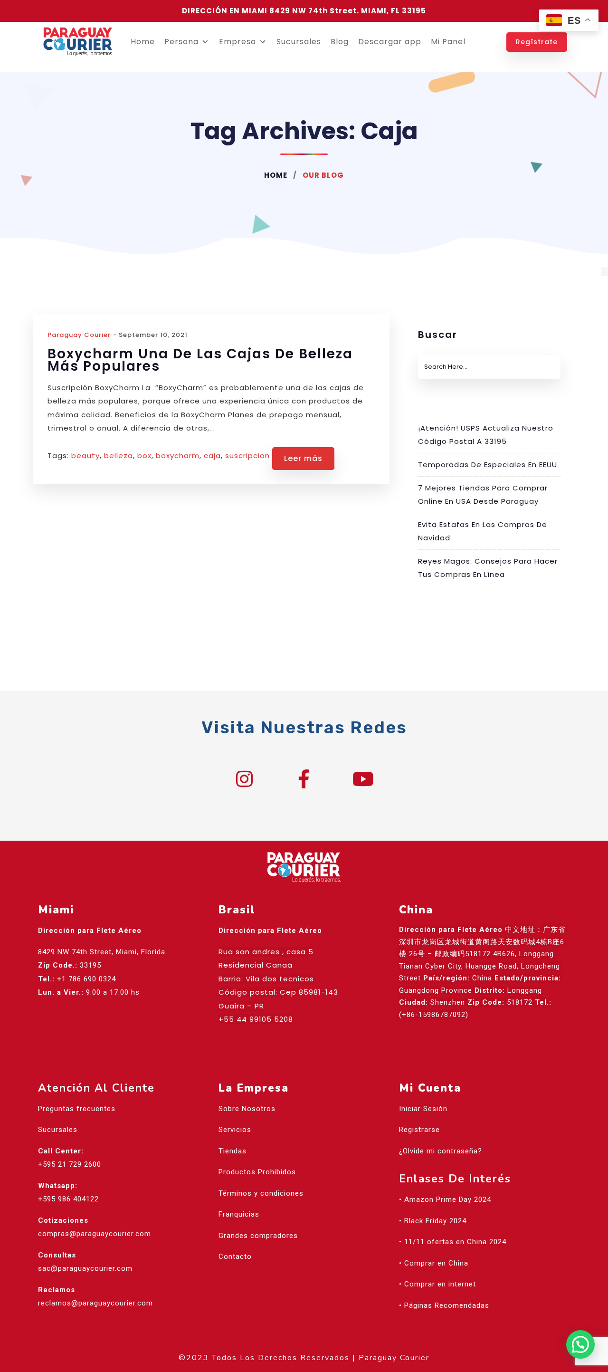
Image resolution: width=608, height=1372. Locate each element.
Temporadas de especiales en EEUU (487, 465)
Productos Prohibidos (257, 1172)
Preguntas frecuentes (76, 1108)
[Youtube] (363, 778)
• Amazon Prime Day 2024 (445, 1199)
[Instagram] (244, 778)
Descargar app (389, 41)
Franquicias (238, 1214)
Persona (181, 41)
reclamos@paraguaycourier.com (95, 1303)
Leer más (303, 458)
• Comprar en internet (437, 1284)
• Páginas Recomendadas (444, 1305)
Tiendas (232, 1151)
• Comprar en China (433, 1263)
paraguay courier (79, 334)
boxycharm (178, 456)
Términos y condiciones (261, 1193)
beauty (85, 456)
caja (212, 456)
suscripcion (247, 456)
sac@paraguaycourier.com (85, 1268)
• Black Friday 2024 (432, 1221)
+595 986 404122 (68, 1199)
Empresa (237, 41)
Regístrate (537, 42)
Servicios (234, 1129)
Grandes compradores (258, 1235)
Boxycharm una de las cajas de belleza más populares (200, 360)
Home (143, 41)
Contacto (235, 1256)
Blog (340, 41)
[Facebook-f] (304, 778)
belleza (118, 456)
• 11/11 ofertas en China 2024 (452, 1242)
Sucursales (298, 41)
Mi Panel (448, 41)
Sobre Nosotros (247, 1108)
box (144, 456)
